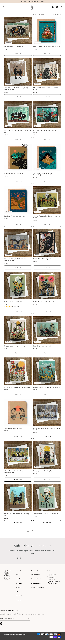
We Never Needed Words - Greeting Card (45, 88)
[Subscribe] (46, 558)
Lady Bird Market (12, 634)
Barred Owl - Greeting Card (42, 259)
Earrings (18, 587)
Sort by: (33, 14)
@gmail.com (53, 583)
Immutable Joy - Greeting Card (43, 301)
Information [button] (35, 571)
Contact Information (37, 587)
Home (17, 574)
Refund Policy (35, 574)
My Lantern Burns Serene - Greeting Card (45, 131)
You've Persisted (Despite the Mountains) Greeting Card (43, 174)
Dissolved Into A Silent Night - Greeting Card (46, 429)
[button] (3, 7)
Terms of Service (36, 579)
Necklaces (19, 583)
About (17, 591)
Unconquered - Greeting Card (43, 471)
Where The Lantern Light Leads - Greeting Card (15, 471)
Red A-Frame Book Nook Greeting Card (46, 46)
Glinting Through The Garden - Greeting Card (46, 217)
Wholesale (19, 596)
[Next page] (37, 530)
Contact (18, 600)
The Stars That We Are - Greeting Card (46, 514)
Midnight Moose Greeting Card (14, 173)
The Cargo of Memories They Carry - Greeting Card (16, 88)
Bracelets (19, 579)
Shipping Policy (36, 583)
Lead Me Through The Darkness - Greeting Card (15, 259)
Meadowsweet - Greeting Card (14, 346)
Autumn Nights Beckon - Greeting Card (46, 387)
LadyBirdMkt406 (54, 581)
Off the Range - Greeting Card (14, 46)
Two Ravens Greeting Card (13, 428)
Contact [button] (49, 571)
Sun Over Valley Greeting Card (14, 216)
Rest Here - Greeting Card (42, 346)
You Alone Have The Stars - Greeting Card (16, 514)
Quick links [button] (19, 571)
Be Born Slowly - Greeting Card (14, 301)
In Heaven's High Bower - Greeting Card (17, 387)
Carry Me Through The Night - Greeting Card (17, 131)
